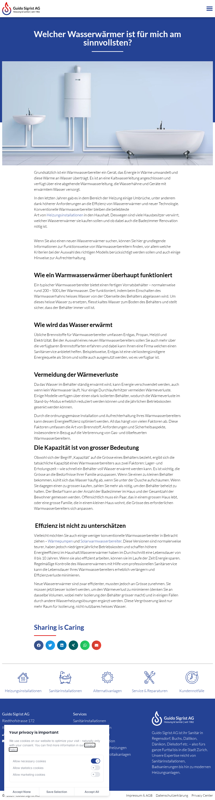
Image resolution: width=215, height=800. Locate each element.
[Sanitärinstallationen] (65, 677)
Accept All (92, 791)
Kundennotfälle (191, 690)
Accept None (22, 791)
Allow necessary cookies (29, 761)
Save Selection (56, 791)
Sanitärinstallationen (65, 690)
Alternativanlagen (107, 690)
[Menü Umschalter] (209, 8)
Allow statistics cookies (28, 768)
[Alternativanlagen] (107, 677)
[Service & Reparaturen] (149, 677)
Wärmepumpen (60, 541)
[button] (38, 645)
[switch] (95, 760)
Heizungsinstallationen (65, 215)
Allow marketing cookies (29, 774)
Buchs (177, 738)
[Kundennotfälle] (192, 677)
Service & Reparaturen (150, 690)
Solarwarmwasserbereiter (101, 541)
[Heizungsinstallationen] (23, 677)
